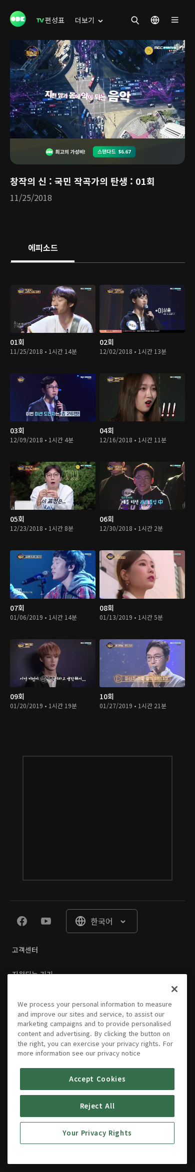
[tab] (42, 248)
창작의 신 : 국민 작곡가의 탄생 (69, 180)
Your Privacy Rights (97, 1133)
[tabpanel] (97, 499)
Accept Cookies (97, 1079)
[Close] (175, 989)
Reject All (97, 1106)
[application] (97, 89)
